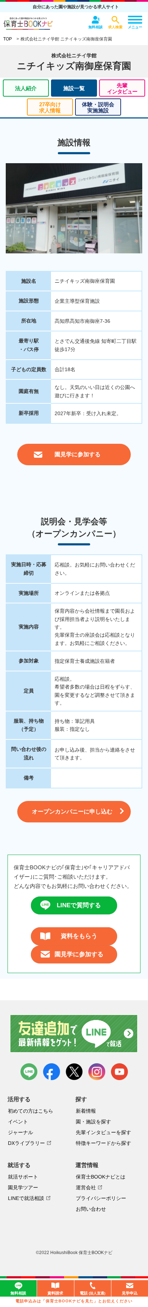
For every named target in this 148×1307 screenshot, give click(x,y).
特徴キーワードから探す (103, 1143)
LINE (28, 1071)
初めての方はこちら (30, 1111)
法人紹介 (26, 88)
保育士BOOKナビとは (100, 1177)
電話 (92, 1293)
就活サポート (23, 1177)
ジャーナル (20, 1132)
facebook (51, 1071)
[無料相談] (95, 20)
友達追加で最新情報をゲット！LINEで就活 (74, 1034)
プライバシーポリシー (101, 1198)
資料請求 (55, 1293)
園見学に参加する (79, 954)
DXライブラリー (26, 1143)
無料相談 (18, 1293)
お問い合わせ (91, 1209)
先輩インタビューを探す (103, 1132)
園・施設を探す (93, 1121)
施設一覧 (74, 88)
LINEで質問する (79, 905)
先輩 (122, 88)
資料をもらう (79, 936)
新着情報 (86, 1111)
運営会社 (86, 1187)
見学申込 (130, 1293)
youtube (119, 1071)
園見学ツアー (23, 1187)
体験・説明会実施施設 (98, 107)
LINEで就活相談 (26, 1198)
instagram (96, 1071)
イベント (18, 1121)
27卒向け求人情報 (50, 107)
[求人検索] (115, 20)
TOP (7, 39)
